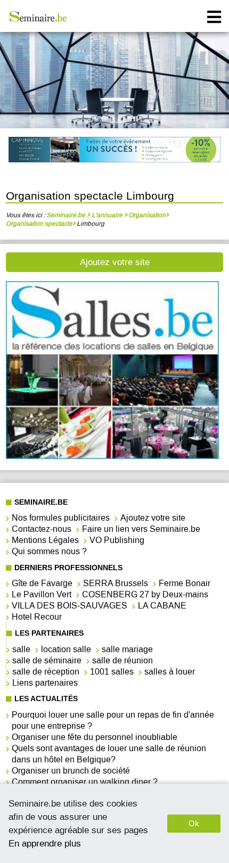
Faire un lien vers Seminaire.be (141, 529)
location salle (66, 649)
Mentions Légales (45, 540)
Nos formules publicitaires (61, 517)
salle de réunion (122, 660)
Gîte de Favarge (42, 583)
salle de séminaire (46, 660)
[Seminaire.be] (38, 16)
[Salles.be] (112, 456)
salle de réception (45, 671)
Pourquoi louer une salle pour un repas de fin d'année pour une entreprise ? (113, 720)
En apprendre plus (45, 843)
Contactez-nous (41, 529)
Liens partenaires (45, 682)
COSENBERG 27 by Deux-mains (145, 594)
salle (21, 649)
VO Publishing (116, 540)
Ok (194, 823)
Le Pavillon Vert (41, 594)
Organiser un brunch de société (71, 770)
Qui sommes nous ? (49, 551)
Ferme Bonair (184, 583)
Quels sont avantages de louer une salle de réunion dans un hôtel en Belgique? (109, 754)
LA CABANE (162, 605)
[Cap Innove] (114, 151)
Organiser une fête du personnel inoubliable (94, 737)
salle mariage (127, 649)
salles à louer (169, 671)
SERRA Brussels (115, 583)
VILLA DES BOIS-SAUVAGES (69, 605)
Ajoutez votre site (115, 262)
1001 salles (112, 671)
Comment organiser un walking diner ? (85, 781)
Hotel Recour (37, 616)
